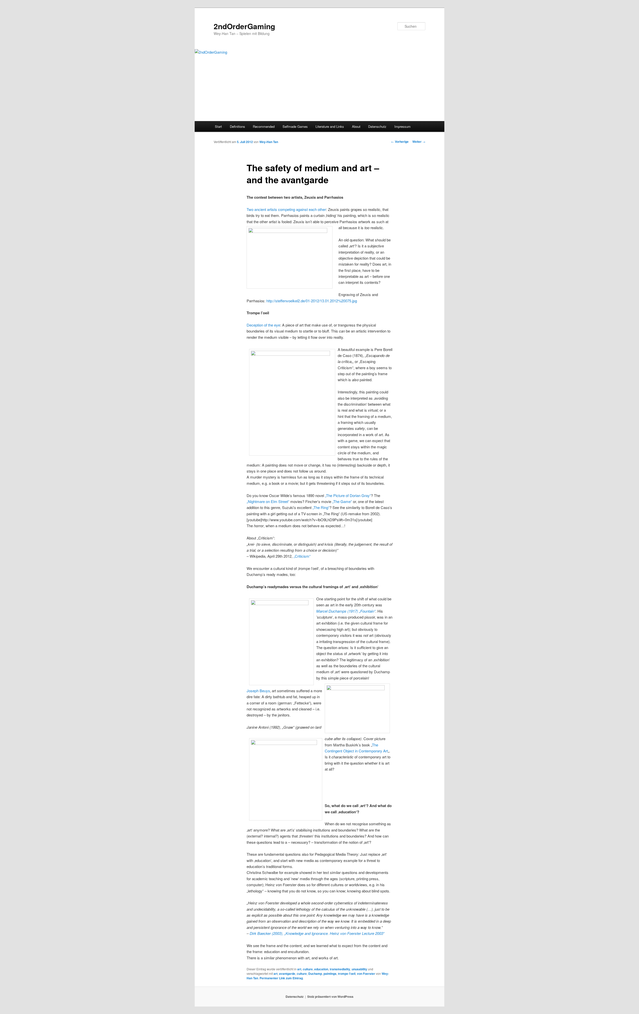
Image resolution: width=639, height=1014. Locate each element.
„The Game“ (342, 501)
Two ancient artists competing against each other (286, 209)
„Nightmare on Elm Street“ (268, 501)
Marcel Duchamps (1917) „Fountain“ (345, 611)
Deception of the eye (263, 325)
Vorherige (400, 141)
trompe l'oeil (346, 973)
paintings (329, 973)
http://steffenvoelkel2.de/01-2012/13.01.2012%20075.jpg (311, 300)
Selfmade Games (295, 126)
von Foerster (366, 973)
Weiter (418, 141)
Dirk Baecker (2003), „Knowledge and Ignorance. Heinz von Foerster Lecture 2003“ (317, 933)
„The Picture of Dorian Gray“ (348, 495)
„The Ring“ (321, 507)
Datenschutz (377, 126)
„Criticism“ (302, 556)
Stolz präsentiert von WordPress (330, 996)
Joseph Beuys (258, 690)
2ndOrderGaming (244, 26)
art (299, 969)
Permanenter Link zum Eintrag (281, 978)
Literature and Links (330, 126)
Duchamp (315, 973)
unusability (359, 969)
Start (218, 126)
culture (308, 969)
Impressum (402, 126)
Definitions (237, 126)
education (321, 969)
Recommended (264, 126)
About (356, 126)
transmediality (340, 969)
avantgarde (287, 973)
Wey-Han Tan (268, 142)
